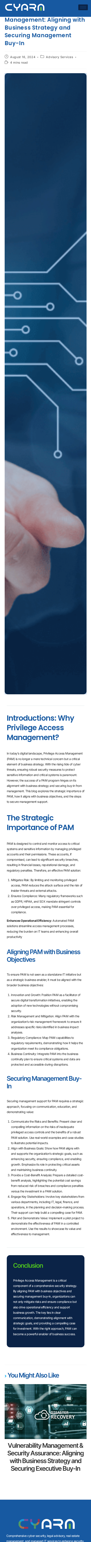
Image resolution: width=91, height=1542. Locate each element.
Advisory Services (59, 57)
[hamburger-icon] (83, 7)
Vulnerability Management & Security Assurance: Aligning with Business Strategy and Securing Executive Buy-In (45, 1457)
